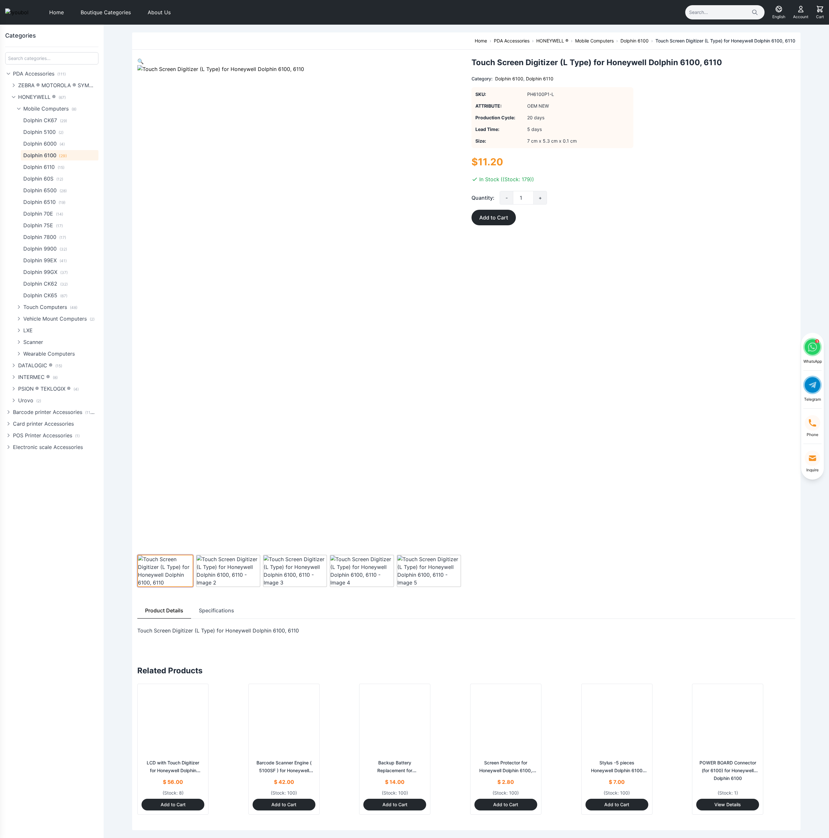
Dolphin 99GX (45, 272)
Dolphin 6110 (43, 167)
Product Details (164, 610)
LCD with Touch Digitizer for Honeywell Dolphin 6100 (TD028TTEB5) (173, 770)
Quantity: (482, 198)
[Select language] (779, 9)
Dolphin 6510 (44, 202)
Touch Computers (50, 307)
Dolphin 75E (43, 225)
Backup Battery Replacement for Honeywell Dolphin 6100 (395, 770)
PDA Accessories (39, 73)
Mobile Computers (49, 108)
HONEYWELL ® (42, 97)
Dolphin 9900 (45, 248)
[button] (140, 61)
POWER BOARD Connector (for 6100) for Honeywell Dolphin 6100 (727, 770)
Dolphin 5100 (43, 132)
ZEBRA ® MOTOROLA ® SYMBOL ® (58, 85)
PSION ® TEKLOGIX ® (48, 388)
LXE (28, 330)
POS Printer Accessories (46, 435)
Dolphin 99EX (45, 260)
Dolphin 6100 (45, 155)
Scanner (33, 342)
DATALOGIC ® (40, 365)
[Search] (755, 12)
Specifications (216, 610)
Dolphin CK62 (45, 283)
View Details (727, 804)
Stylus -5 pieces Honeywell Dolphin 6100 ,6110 (616, 770)
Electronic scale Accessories (48, 447)
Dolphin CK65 (45, 295)
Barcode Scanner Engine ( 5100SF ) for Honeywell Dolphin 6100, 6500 (284, 770)
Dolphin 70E (43, 213)
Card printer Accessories (43, 423)
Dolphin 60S (43, 178)
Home (56, 12)
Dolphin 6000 (44, 143)
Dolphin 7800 (44, 237)
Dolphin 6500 (45, 190)
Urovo (29, 400)
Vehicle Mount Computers (59, 318)
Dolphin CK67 (45, 120)
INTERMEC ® (38, 377)
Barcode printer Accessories (55, 412)
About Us (159, 12)
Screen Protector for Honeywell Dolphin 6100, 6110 (505, 770)
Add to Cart (493, 217)
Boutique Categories (106, 12)
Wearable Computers (49, 353)
